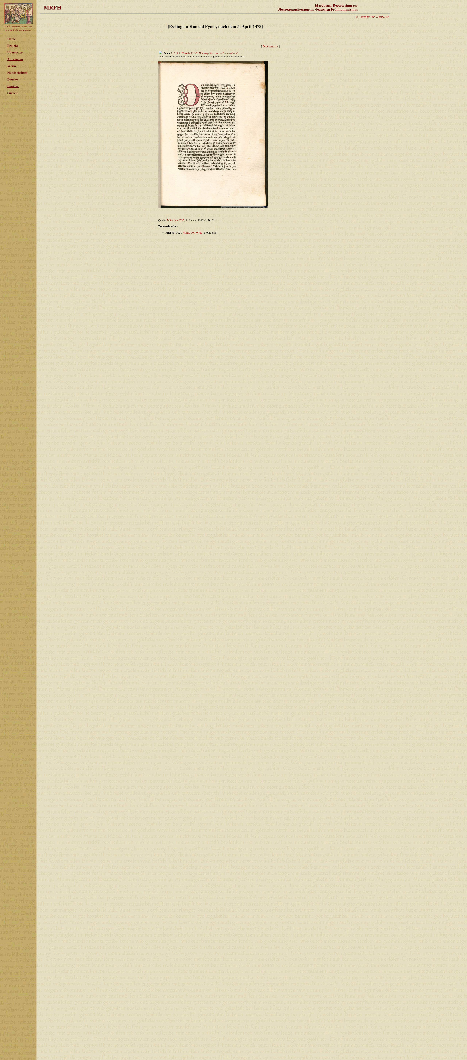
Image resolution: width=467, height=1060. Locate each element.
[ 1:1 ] (178, 53)
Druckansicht (270, 46)
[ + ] (173, 53)
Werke (12, 66)
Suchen (12, 93)
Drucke (12, 79)
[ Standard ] (187, 53)
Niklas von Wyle (192, 232)
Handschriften (17, 72)
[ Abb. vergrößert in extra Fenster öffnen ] (218, 53)
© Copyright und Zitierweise (372, 16)
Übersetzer (15, 52)
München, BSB (175, 220)
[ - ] (195, 53)
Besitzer (13, 86)
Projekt (12, 45)
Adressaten (15, 59)
